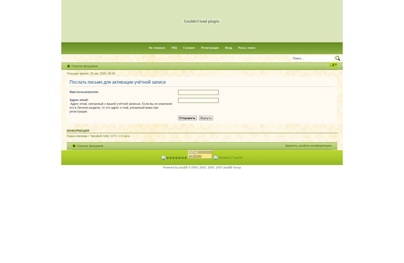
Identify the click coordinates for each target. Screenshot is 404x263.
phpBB (183, 167)
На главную (157, 47)
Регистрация (210, 47)
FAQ (174, 47)
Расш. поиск (246, 47)
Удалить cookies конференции (308, 145)
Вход (228, 47)
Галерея (189, 47)
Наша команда (77, 136)
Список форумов (84, 66)
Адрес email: (79, 100)
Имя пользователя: (84, 92)
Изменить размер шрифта (333, 64)
